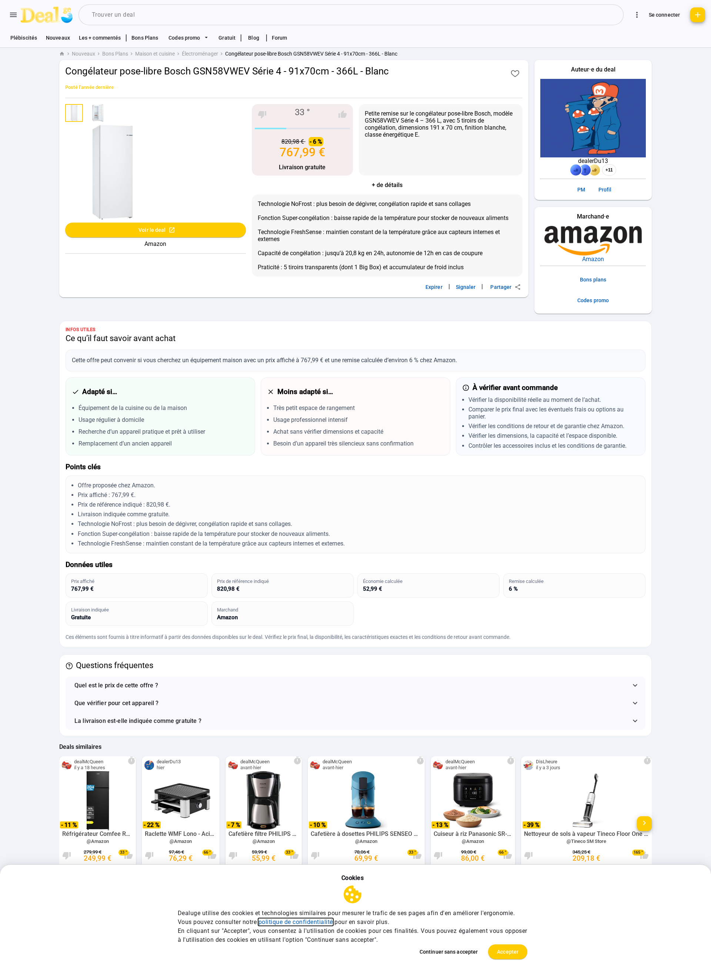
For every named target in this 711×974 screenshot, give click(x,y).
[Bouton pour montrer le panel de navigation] (13, 14)
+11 (609, 170)
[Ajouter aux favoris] (515, 73)
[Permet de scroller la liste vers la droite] (644, 823)
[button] (355, 685)
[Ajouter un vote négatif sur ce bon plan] (262, 114)
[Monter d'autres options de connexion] (637, 14)
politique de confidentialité (295, 921)
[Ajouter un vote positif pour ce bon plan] (342, 114)
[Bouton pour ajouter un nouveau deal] (697, 14)
